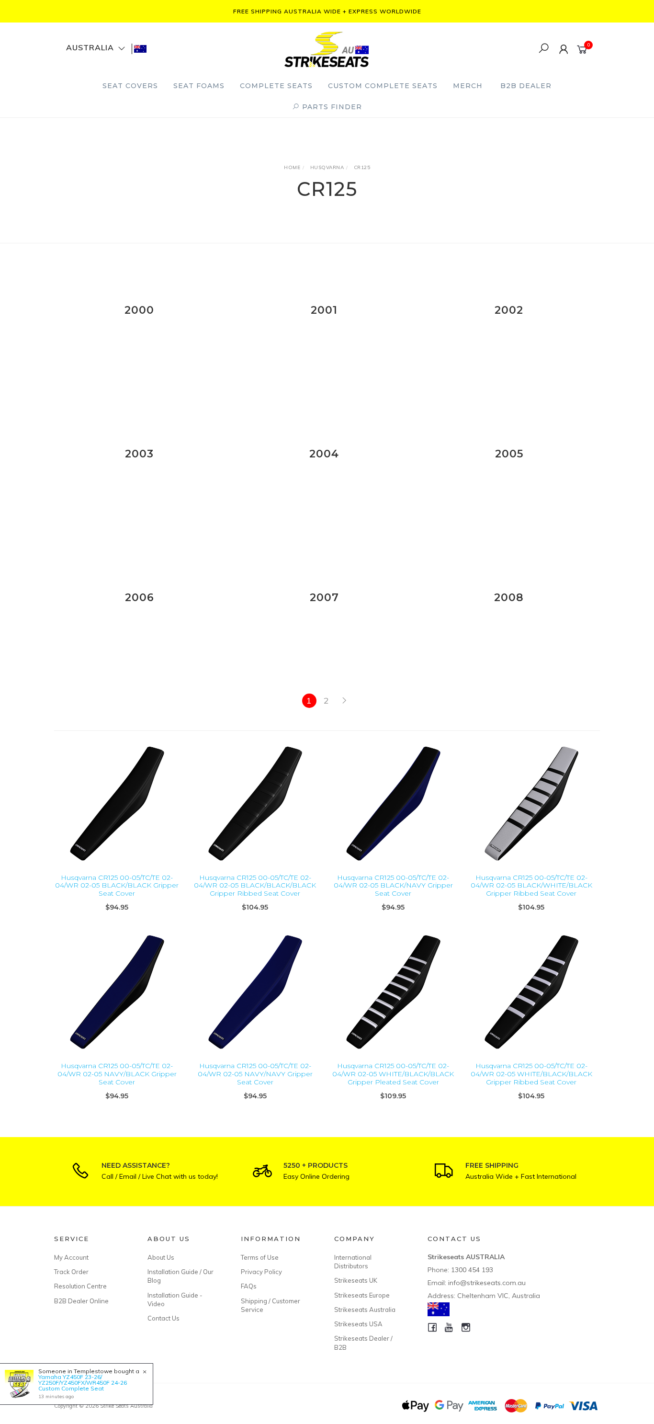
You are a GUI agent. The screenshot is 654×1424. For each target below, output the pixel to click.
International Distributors (353, 1261)
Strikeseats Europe (362, 1295)
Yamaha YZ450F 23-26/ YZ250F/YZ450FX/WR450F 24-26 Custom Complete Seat (82, 1382)
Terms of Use (260, 1257)
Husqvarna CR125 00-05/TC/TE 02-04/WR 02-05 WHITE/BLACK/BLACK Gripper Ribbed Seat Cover (531, 1073)
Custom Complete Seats (383, 85)
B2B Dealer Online (81, 1301)
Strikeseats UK (355, 1280)
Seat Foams (199, 85)
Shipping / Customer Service (270, 1305)
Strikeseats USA (358, 1324)
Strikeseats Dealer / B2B (363, 1342)
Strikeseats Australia (364, 1309)
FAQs (249, 1286)
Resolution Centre (80, 1286)
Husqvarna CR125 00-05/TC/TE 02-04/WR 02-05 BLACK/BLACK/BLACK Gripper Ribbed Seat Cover (255, 885)
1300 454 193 (472, 1269)
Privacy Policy (261, 1272)
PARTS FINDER (331, 107)
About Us (160, 1257)
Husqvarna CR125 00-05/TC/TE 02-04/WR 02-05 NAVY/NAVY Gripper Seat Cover (255, 1073)
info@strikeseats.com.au (487, 1282)
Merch (468, 85)
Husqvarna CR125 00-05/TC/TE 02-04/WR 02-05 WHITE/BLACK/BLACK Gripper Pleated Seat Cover (393, 1073)
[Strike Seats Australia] (326, 48)
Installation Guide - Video (175, 1299)
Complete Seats (276, 85)
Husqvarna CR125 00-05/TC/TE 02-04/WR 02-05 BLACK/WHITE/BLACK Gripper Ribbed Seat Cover (531, 885)
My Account (71, 1257)
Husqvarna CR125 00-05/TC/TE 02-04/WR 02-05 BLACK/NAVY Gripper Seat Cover (393, 885)
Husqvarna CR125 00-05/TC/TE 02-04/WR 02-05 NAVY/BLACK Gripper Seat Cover (117, 1073)
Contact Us (163, 1318)
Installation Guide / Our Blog (180, 1276)
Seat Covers (130, 85)
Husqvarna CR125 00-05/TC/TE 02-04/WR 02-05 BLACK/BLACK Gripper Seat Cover (117, 885)
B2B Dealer (526, 85)
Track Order (71, 1272)
